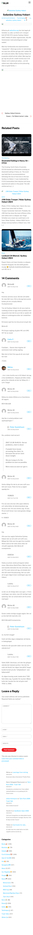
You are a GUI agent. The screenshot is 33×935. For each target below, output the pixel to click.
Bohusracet (7, 882)
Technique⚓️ (5, 158)
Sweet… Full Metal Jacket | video (17, 116)
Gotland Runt (7, 886)
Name (5, 729)
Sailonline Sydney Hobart (16, 14)
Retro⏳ (4, 900)
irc (30, 18)
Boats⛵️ (4, 844)
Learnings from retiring (20, 772)
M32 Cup (6, 889)
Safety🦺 (5, 907)
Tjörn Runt (6, 896)
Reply (29, 286)
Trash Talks (5, 914)
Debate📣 (5, 851)
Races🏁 (4, 879)
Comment (6, 706)
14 (24, 20)
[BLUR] (5, 3)
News (3, 197)
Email (5, 736)
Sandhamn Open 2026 (21, 811)
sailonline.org (14, 30)
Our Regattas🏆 (7, 872)
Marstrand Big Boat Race (11, 893)
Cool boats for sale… (19, 825)
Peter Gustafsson (8, 18)
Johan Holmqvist (11, 798)
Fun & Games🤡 (22, 18)
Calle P (10, 339)
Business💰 (5, 847)
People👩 (5, 875)
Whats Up (5, 917)
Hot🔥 (4, 861)
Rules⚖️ (4, 903)
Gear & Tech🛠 (6, 858)
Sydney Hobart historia (12, 113)
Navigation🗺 (6, 865)
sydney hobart (16, 20)
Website (5, 743)
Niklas (10, 367)
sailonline (9, 20)
